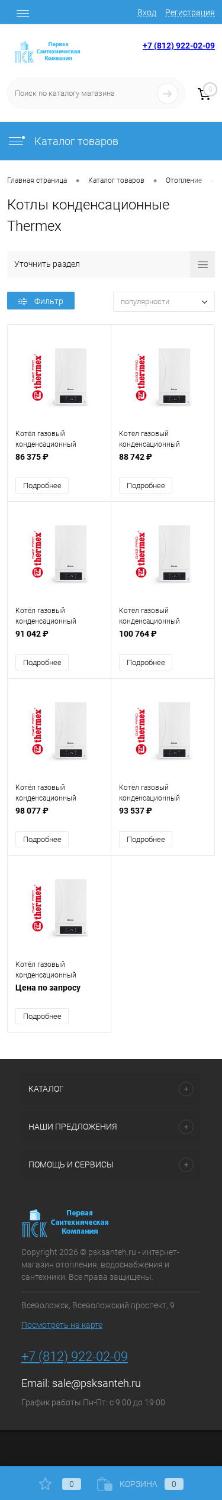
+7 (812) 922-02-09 (179, 45)
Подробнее (42, 485)
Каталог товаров (75, 141)
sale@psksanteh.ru (96, 1383)
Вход (146, 12)
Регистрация (190, 12)
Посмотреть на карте (61, 1325)
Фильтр (48, 301)
